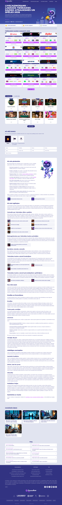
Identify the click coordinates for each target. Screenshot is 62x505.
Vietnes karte (45, 503)
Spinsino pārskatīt (31, 71)
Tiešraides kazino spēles (34, 1)
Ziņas (56, 1)
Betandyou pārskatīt (31, 57)
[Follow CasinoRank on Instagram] (47, 487)
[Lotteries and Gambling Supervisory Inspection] (14, 496)
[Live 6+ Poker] (37, 117)
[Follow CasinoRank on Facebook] (45, 487)
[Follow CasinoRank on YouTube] (52, 487)
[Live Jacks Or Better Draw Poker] (24, 117)
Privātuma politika (31, 503)
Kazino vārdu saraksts (35, 469)
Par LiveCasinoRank (49, 469)
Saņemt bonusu (13, 42)
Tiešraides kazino (25, 1)
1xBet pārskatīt (13, 71)
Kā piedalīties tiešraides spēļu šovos (18, 476)
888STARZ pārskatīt (48, 71)
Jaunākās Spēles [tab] (17, 96)
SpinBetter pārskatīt (31, 85)
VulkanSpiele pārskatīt (13, 85)
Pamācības (51, 1)
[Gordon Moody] (30, 496)
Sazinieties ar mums (48, 474)
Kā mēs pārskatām (49, 471)
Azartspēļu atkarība (35, 474)
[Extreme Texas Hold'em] (11, 117)
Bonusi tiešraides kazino (35, 471)
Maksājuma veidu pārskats (35, 473)
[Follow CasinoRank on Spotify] (54, 487)
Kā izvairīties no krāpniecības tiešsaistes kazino (18, 473)
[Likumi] (21, 496)
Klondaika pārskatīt (13, 57)
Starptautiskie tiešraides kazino (35, 476)
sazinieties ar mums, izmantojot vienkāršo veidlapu (34, 397)
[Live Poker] (37, 104)
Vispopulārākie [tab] (9, 96)
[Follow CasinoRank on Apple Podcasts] (56, 487)
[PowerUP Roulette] (11, 104)
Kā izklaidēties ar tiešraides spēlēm (18, 471)
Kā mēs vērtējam (49, 473)
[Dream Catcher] (24, 104)
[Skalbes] (36, 496)
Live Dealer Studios (44, 1)
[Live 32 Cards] (51, 117)
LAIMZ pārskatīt (48, 57)
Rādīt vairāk (30, 89)
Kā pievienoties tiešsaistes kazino (17, 469)
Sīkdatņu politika (17, 503)
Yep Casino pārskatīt (48, 85)
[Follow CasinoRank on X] (49, 487)
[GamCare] (42, 496)
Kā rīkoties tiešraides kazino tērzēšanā (17, 474)
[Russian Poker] (51, 104)
